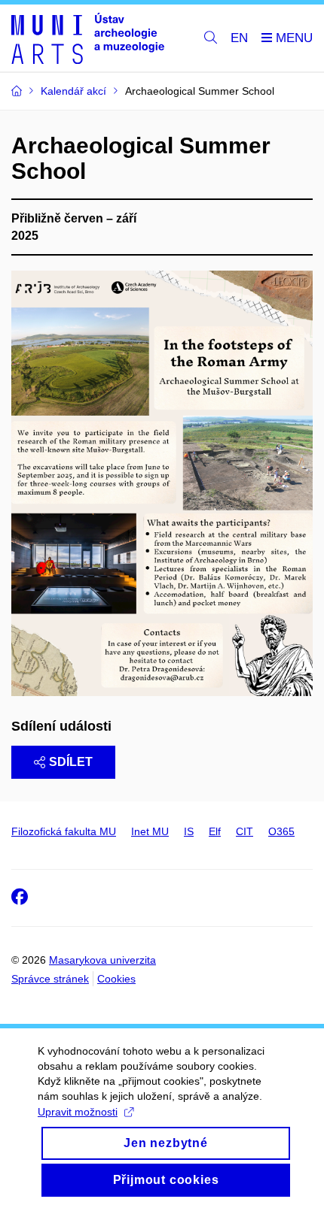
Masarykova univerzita (102, 960)
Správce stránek (50, 979)
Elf (215, 831)
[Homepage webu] (87, 38)
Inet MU (150, 831)
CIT (244, 831)
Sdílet (71, 761)
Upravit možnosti (78, 1112)
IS (189, 831)
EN (239, 38)
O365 (281, 831)
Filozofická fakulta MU (63, 831)
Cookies (116, 979)
